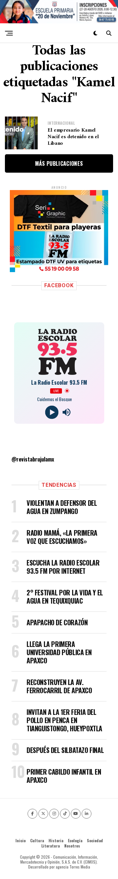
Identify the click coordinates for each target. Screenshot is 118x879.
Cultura (37, 840)
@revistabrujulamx (32, 459)
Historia (56, 840)
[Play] (51, 412)
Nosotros (72, 845)
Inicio (20, 840)
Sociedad (95, 840)
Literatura (50, 845)
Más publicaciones (59, 163)
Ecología (75, 840)
